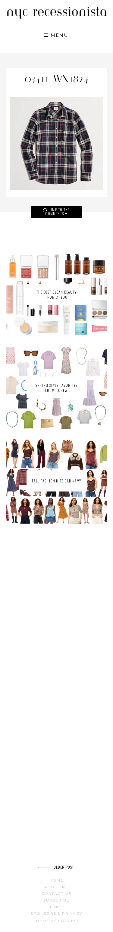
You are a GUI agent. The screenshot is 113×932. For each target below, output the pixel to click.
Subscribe (56, 900)
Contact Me (56, 893)
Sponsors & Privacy (56, 913)
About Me (56, 887)
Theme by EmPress (57, 920)
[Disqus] (57, 629)
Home (56, 880)
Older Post (64, 867)
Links (56, 907)
